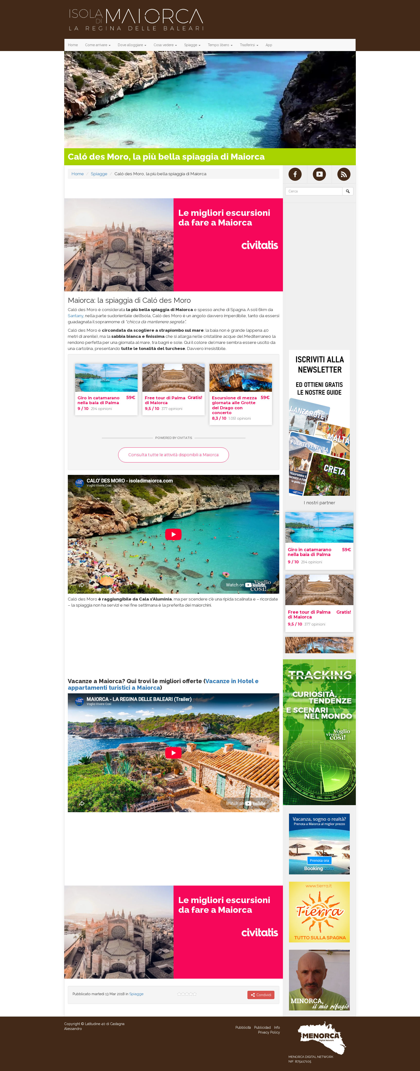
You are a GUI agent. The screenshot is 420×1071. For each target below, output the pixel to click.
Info (277, 1027)
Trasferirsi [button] (248, 45)
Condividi (263, 995)
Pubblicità (243, 1027)
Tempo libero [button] (219, 45)
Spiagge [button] (191, 45)
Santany (75, 315)
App (269, 45)
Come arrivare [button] (96, 45)
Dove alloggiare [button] (131, 45)
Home (73, 45)
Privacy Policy (269, 1032)
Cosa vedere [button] (164, 45)
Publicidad (262, 1027)
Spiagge (99, 173)
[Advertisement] (104, 641)
